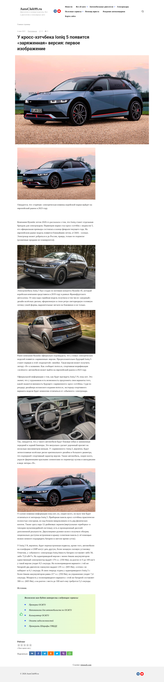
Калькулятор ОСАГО (39, 615)
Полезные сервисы (73, 11)
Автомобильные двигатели (101, 7)
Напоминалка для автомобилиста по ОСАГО (50, 610)
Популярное (32, 31)
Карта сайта (70, 16)
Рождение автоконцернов (114, 11)
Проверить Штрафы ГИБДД (43, 626)
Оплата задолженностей (41, 620)
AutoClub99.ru (31, 9)
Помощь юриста (92, 11)
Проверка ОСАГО (37, 604)
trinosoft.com (86, 665)
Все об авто (81, 7)
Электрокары (123, 7)
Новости (68, 7)
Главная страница (23, 24)
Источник (22, 588)
